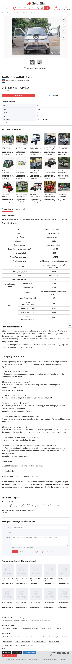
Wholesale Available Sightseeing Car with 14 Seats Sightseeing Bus (21, 196)
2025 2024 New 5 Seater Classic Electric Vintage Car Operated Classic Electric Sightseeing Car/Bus (36, 196)
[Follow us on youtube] (65, 652)
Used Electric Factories (21, 637)
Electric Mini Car (7, 641)
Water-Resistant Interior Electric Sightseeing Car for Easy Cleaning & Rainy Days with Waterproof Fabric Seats (22, 172)
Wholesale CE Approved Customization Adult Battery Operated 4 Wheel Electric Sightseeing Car (7, 196)
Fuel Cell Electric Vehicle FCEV (11, 628)
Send (15, 552)
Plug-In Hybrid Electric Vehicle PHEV (51, 628)
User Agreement (45, 659)
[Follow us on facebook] (58, 652)
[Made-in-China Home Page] (36, 3)
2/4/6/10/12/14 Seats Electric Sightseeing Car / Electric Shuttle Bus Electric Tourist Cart (7, 172)
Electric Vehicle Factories (38, 637)
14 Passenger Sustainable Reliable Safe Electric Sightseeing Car (21, 148)
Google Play (17, 652)
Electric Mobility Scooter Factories (58, 637)
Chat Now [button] (55, 95)
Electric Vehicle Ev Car (40, 641)
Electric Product (7, 637)
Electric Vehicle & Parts (23, 13)
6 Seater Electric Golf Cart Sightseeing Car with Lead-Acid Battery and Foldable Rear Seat (49, 148)
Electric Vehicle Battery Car (23, 641)
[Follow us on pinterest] (68, 652)
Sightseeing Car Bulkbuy (27, 645)
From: (9, 528)
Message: (8, 537)
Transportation (11, 13)
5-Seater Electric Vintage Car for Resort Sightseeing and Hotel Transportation (50, 196)
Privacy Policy (63, 659)
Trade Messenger (29, 652)
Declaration (54, 659)
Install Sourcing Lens (10, 655)
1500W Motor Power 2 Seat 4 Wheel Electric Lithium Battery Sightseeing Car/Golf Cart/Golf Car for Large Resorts (64, 148)
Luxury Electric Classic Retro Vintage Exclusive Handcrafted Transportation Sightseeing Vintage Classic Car (36, 172)
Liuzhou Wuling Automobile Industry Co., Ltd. (18, 80)
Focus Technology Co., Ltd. (23, 659)
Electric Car (34, 13)
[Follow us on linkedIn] (51, 655)
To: (10, 532)
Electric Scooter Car (54, 641)
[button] (3, 3)
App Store (6, 652)
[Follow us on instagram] (63, 652)
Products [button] (17, 8)
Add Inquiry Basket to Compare (36, 68)
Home (3, 13)
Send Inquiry (18, 95)
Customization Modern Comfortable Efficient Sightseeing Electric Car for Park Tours (8, 148)
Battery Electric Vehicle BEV (30, 628)
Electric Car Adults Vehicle (10, 645)
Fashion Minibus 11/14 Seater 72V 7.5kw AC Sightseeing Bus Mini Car (63, 196)
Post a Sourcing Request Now (50, 552)
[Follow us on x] (60, 652)
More (3, 648)
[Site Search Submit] (47, 8)
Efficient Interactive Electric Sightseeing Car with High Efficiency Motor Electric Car (63, 172)
